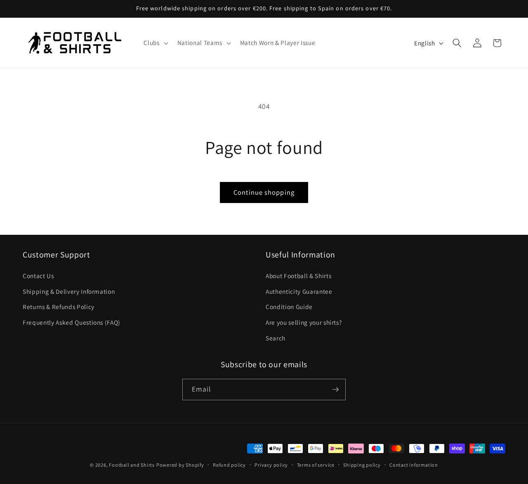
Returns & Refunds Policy (58, 306)
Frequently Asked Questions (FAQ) (71, 322)
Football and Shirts (132, 465)
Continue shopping (264, 192)
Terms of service (316, 465)
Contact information (413, 465)
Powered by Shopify (180, 465)
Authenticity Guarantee (299, 291)
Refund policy (229, 465)
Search (275, 338)
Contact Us (38, 276)
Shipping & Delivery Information (69, 291)
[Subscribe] (335, 389)
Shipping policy (362, 465)
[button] (155, 42)
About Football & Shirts (298, 276)
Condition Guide (289, 306)
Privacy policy (271, 465)
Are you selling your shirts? (304, 322)
